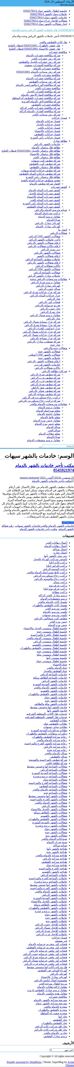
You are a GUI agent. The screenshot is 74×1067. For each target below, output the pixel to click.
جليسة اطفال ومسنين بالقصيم (49, 644)
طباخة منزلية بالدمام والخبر (51, 855)
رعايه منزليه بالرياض (55, 746)
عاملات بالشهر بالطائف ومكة (50, 904)
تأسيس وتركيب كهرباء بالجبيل (50, 559)
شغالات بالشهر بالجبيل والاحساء (49, 809)
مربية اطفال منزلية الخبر (53, 983)
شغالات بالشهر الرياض (54, 805)
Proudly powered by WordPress (24, 1062)
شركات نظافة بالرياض (54, 371)
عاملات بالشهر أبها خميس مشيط (48, 884)
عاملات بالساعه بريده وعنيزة (50, 881)
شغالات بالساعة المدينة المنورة (49, 773)
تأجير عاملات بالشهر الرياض (44, 239)
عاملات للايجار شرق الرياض (51, 931)
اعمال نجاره (60, 552)
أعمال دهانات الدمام (55, 546)
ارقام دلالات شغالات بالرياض (44, 246)
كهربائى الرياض (58, 973)
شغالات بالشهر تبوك (55, 829)
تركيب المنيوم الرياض (55, 569)
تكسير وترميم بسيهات (54, 615)
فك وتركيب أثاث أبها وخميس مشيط (47, 967)
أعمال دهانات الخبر (56, 542)
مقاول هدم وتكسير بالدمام (52, 993)
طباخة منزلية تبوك (56, 865)
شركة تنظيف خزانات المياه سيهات (40, 170)
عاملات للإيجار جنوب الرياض (51, 924)
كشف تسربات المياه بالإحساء (43, 196)
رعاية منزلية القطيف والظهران (49, 736)
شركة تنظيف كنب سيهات (45, 160)
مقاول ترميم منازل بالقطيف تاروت (47, 990)
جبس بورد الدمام (57, 625)
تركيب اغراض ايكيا (56, 565)
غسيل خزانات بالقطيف (47, 134)
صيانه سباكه (60, 845)
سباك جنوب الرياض (49, 288)
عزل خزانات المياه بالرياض (45, 295)
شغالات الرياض (58, 233)
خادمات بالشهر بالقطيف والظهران (47, 694)
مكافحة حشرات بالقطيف (45, 104)
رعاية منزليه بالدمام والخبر (52, 740)
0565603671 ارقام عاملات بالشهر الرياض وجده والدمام (43, 30)
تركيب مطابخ (59, 592)
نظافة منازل (60, 140)
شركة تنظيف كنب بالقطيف (44, 163)
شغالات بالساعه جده (55, 792)
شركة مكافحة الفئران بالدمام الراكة (39, 111)
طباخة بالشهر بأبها (57, 848)
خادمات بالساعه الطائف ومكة (50, 677)
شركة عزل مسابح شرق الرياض (42, 325)
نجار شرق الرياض (50, 311)
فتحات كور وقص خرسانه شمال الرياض (45, 960)
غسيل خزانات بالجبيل (48, 124)
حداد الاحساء (60, 664)
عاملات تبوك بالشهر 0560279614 (48, 14)
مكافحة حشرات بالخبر (47, 88)
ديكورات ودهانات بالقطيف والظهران (46, 733)
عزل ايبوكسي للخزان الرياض (44, 328)
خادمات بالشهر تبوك (55, 697)
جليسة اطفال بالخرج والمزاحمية (49, 634)
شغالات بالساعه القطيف (53, 786)
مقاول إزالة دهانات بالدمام (52, 986)
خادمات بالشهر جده (56, 700)
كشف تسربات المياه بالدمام (44, 190)
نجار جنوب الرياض (50, 308)
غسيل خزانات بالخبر (49, 127)
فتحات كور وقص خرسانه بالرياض (48, 950)
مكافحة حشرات (58, 52)
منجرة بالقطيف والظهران (52, 1009)
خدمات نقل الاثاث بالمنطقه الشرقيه (47, 713)
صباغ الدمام (53, 219)
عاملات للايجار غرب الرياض (51, 934)
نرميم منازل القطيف (55, 1036)
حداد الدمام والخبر (57, 667)
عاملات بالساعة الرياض (53, 875)
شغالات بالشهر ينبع (56, 835)
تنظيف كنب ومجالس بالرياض (50, 618)
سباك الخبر (54, 430)
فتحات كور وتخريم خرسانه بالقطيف (47, 947)
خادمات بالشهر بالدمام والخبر (57, 525)
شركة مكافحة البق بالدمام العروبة (41, 101)
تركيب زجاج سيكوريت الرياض (50, 575)
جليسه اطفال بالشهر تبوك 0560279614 (45, 10)
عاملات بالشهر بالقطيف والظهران (48, 907)
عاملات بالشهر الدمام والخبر (51, 891)
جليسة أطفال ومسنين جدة (52, 631)
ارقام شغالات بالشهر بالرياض (43, 242)
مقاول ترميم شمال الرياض (45, 315)
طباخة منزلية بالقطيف (54, 861)
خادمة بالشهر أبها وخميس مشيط (48, 707)
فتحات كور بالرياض (49, 302)
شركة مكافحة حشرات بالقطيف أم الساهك (36, 98)
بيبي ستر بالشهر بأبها (55, 555)
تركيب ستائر (60, 582)
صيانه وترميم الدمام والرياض (50, 209)
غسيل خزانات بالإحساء (47, 131)
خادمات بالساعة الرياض (53, 674)
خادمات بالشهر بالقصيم (53, 690)
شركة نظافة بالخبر (56, 763)
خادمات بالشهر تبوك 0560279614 (48, 17)
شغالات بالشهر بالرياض (47, 252)
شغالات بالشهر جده (56, 832)
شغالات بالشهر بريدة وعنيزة (51, 825)
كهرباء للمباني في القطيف (52, 970)
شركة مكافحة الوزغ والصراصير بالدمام (38, 84)
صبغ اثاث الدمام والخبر (54, 838)
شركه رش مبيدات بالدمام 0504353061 (38, 71)
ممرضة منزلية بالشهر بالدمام (50, 1000)
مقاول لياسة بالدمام (48, 413)
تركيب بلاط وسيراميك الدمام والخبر (47, 572)
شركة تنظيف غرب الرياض (45, 377)
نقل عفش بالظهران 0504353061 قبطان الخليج (34, 45)
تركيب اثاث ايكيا (58, 562)
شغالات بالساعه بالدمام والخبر (50, 789)
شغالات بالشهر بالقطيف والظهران (47, 819)
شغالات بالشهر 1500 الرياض (44, 236)
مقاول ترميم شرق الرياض (45, 282)
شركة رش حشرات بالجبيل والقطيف (39, 61)
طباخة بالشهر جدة (56, 852)
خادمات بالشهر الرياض (54, 680)
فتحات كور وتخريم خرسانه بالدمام (47, 944)
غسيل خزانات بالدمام (48, 121)
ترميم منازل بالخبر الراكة (53, 595)
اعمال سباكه (60, 549)
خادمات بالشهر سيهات (28, 525)
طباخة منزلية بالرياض (55, 858)
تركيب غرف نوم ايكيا (55, 588)
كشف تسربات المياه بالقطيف (43, 206)
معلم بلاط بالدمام (50, 417)
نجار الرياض (53, 298)
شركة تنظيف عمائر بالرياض (44, 390)
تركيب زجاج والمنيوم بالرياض (50, 578)
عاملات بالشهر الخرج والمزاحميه (48, 888)
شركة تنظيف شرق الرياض (45, 374)
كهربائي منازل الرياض (48, 285)
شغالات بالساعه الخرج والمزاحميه (48, 782)
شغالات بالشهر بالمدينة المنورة (49, 822)
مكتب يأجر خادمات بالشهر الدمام (38, 529)
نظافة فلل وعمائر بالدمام (45, 147)
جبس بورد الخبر (58, 621)
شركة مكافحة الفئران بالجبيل (43, 91)
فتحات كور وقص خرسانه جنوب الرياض (45, 954)
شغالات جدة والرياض (55, 348)
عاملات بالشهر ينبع (56, 921)
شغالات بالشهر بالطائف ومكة (50, 812)
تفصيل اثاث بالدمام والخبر (52, 602)
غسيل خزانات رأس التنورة (45, 137)
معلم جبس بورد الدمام (47, 423)
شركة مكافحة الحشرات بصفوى (42, 65)
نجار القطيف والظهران (54, 1023)
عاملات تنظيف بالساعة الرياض (42, 259)
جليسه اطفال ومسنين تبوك (51, 661)
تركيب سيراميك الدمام (47, 213)
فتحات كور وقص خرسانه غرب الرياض (45, 963)
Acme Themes (69, 1064)
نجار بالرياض (53, 318)
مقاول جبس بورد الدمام (46, 420)
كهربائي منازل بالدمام (48, 226)
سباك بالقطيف (58, 756)
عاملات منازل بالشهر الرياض (44, 275)
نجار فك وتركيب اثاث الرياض (51, 1026)
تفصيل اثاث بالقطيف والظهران (49, 605)
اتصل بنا (62, 229)
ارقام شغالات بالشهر (48, 256)
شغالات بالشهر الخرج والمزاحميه (48, 799)
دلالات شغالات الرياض (47, 265)
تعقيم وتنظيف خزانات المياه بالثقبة (40, 180)
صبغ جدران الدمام (57, 842)
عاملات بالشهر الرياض (54, 894)
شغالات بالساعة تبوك (55, 779)
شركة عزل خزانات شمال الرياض (41, 331)
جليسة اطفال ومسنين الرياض (50, 641)
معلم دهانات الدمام (49, 433)
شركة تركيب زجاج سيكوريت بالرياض (39, 400)
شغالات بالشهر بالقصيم (54, 815)
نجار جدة (55, 344)
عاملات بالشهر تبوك (56, 914)
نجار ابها (62, 1016)
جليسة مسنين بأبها (56, 657)
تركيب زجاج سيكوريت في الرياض (41, 397)
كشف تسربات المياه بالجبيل (44, 193)
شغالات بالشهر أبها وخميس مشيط (47, 796)
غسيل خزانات (59, 117)
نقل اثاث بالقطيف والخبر (53, 42)
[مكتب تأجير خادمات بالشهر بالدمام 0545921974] (53, 480)
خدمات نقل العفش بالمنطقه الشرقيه (46, 717)
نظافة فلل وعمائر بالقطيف (45, 167)
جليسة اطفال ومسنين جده (52, 651)
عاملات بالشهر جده (56, 917)
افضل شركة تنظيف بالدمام (44, 183)
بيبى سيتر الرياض (50, 249)
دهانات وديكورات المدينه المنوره (49, 730)
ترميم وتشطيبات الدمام (53, 598)
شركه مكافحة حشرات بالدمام (43, 55)
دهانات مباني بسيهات (55, 727)
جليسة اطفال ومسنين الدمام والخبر (47, 638)
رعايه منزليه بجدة (57, 750)
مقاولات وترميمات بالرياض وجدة (48, 279)
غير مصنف (61, 940)
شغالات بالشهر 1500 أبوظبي (44, 354)
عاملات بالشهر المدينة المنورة (50, 898)
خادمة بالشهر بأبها (57, 710)
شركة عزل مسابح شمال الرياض (42, 321)
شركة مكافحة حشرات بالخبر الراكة (40, 107)
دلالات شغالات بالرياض (47, 367)
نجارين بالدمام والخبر (55, 1033)
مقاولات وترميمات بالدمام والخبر (48, 404)
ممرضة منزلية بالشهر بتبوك (51, 1003)
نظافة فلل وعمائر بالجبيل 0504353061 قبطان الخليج (31, 150)
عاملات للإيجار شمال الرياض (51, 927)
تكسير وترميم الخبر (56, 608)
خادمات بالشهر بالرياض (47, 144)
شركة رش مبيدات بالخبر (46, 114)
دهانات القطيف (58, 720)
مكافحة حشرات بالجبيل (46, 75)
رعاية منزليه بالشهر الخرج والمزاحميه (45, 743)
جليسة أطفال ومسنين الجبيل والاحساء (45, 628)
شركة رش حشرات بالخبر (45, 58)
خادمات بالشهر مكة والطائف (50, 704)
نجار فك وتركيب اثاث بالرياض (50, 1029)
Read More (68, 522)
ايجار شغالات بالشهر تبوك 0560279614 (45, 24)
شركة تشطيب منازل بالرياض (43, 341)
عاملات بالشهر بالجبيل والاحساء (49, 901)
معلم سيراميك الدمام (48, 410)
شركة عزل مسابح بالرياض (45, 338)
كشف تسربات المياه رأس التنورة (41, 203)
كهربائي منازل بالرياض (47, 223)
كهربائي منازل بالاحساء (54, 977)
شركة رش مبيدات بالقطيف (44, 81)
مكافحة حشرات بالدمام (46, 68)
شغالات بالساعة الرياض (46, 272)
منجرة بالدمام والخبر (55, 1006)
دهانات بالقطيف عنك (55, 723)
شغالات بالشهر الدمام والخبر (51, 802)
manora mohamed (29, 477)
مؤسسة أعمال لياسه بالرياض (50, 980)
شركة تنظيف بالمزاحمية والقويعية (48, 759)
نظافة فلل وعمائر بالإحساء (45, 154)
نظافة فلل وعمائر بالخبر (46, 157)
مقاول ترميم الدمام (49, 216)
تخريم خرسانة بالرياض (47, 305)
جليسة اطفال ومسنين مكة (52, 654)
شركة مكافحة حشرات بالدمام (43, 78)
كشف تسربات (59, 186)
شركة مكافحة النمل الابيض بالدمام (40, 94)
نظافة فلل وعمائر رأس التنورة (43, 177)
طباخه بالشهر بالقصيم (54, 871)
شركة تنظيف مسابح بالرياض (44, 394)
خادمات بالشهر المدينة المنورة (50, 684)
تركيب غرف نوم (58, 585)
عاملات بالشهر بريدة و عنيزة (51, 911)
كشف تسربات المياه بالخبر (45, 200)
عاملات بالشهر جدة (49, 358)
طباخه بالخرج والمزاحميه (53, 868)
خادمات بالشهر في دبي (47, 364)
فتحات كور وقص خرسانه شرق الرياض (45, 957)
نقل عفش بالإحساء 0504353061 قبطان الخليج (34, 48)
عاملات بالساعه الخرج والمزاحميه (48, 878)
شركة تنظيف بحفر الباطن (45, 387)
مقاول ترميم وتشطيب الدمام (43, 440)
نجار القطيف (60, 1019)
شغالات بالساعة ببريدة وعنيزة (50, 776)
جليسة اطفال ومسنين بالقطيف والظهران (43, 648)
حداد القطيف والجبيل (55, 671)
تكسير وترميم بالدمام (55, 611)
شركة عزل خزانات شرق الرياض (42, 292)
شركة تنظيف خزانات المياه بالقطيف (39, 173)
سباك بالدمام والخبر (56, 753)
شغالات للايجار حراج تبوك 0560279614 (45, 20)
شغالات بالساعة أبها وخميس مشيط (47, 766)
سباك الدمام (53, 427)
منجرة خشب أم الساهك (53, 1013)
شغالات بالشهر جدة (49, 351)
